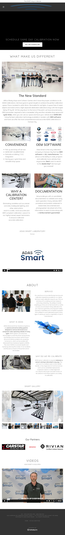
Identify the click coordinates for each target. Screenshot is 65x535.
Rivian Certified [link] (35, 520)
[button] (3, 7)
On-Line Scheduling (32, 44)
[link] (31, 7)
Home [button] (26, 520)
